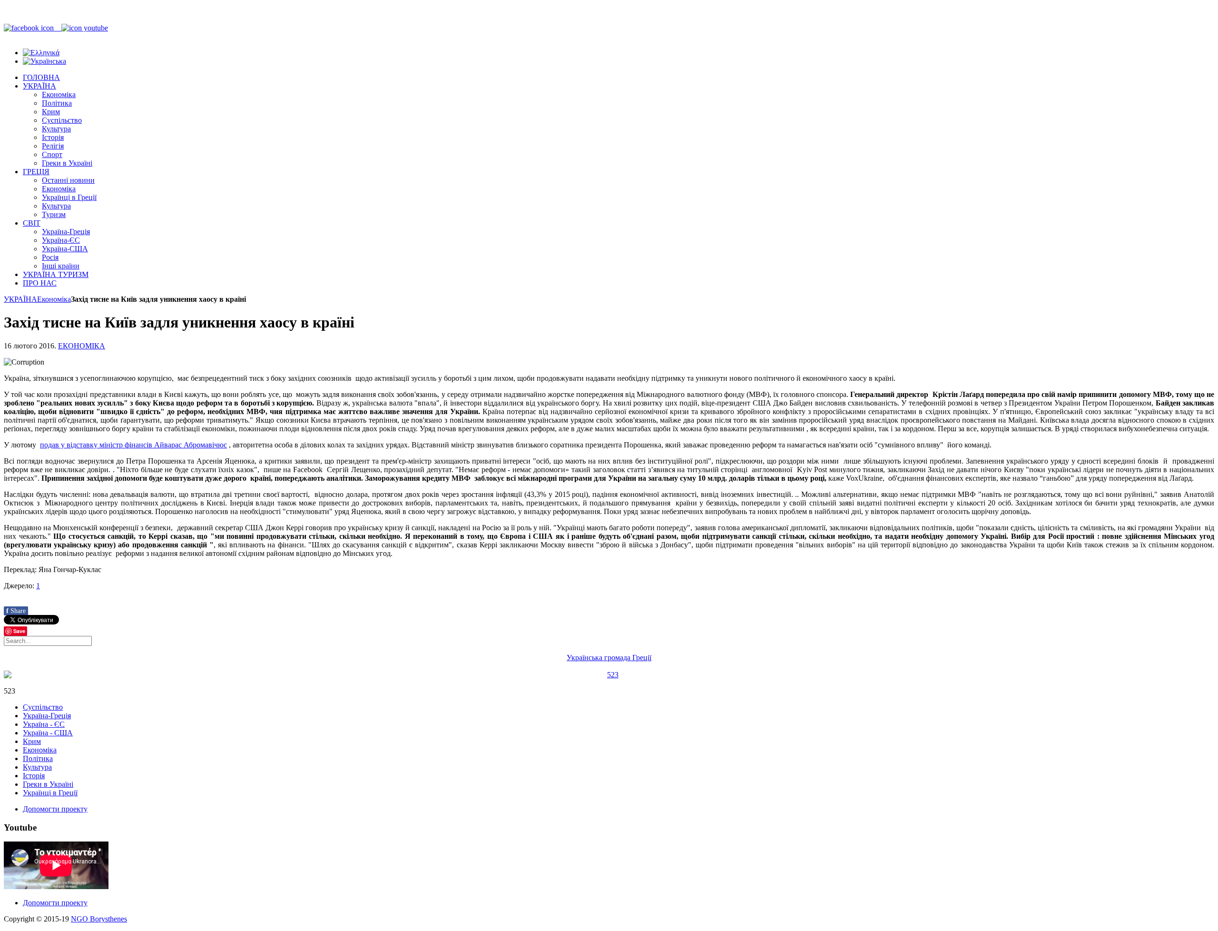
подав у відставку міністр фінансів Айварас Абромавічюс (133, 445)
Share (16, 610)
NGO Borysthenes (99, 919)
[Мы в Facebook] (32, 28)
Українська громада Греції (609, 658)
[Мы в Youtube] (84, 28)
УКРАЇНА (20, 299)
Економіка (54, 299)
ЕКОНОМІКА (81, 346)
